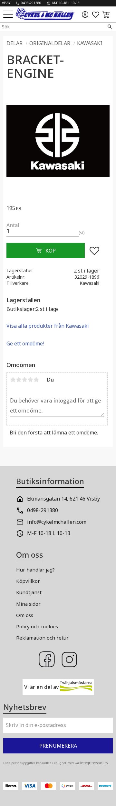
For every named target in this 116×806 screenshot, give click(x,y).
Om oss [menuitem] (24, 615)
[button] (9, 14)
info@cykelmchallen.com (56, 521)
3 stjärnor (24, 380)
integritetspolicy (94, 762)
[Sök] (109, 27)
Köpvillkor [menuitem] (28, 581)
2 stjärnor (19, 380)
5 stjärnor (36, 380)
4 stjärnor (30, 380)
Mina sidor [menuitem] (28, 604)
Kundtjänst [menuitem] (29, 592)
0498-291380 (42, 510)
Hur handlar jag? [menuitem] (35, 569)
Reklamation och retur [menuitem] (42, 637)
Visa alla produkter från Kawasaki (47, 325)
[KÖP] (45, 250)
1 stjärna (13, 380)
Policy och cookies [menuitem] (37, 626)
